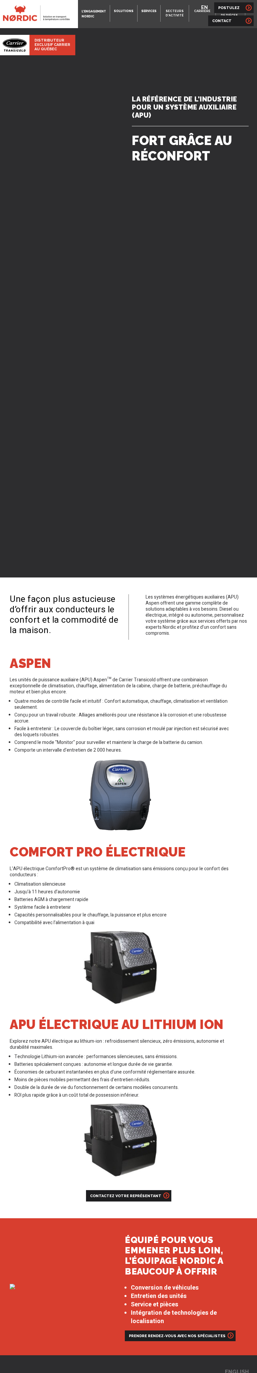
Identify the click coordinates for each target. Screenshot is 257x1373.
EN (204, 7)
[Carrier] (14, 44)
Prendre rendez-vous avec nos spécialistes (177, 1336)
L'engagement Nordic (94, 14)
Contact (228, 21)
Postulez (229, 8)
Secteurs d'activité (175, 13)
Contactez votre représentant (125, 1196)
